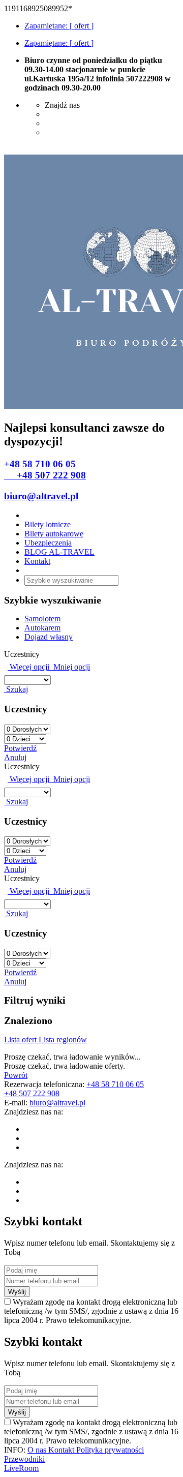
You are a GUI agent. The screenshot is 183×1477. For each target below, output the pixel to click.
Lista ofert (21, 1039)
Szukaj (16, 689)
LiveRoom (21, 1468)
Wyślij (17, 1291)
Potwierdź (20, 748)
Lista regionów (63, 1039)
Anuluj (15, 757)
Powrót (15, 1075)
